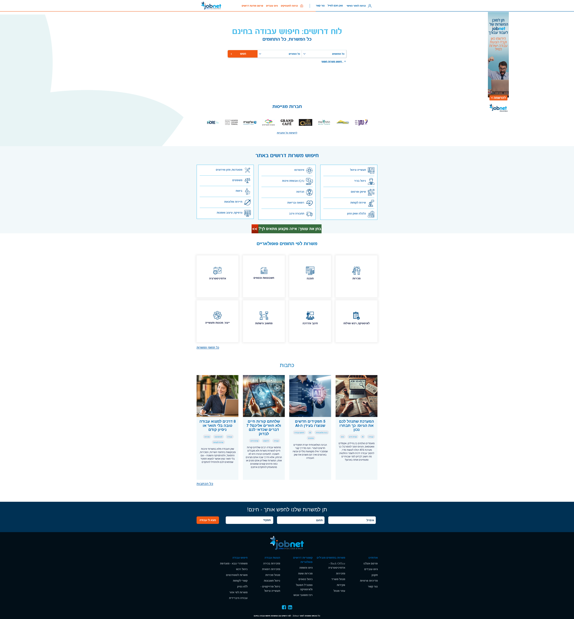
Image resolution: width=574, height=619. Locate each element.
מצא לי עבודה (208, 520)
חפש (242, 53)
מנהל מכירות (272, 575)
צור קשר (320, 5)
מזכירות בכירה (271, 563)
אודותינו (373, 557)
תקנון (375, 575)
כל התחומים (338, 53)
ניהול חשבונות (272, 580)
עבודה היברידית (238, 598)
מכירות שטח (305, 573)
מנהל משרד (338, 579)
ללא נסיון (242, 586)
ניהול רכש (242, 569)
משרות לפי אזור (238, 592)
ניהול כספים (306, 579)
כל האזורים (294, 53)
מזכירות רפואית (271, 569)
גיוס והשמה (306, 567)
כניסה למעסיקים (290, 5)
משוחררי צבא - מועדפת (234, 563)
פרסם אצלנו (371, 563)
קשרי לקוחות (240, 580)
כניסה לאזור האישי (357, 5)
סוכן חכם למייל (335, 5)
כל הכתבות (205, 483)
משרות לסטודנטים (237, 575)
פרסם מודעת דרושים (252, 5)
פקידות (341, 585)
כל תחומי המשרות (208, 347)
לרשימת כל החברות (287, 132)
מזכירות (340, 573)
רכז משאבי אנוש (303, 595)
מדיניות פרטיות (369, 580)
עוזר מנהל (339, 591)
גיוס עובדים (272, 5)
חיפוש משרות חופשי (332, 61)
